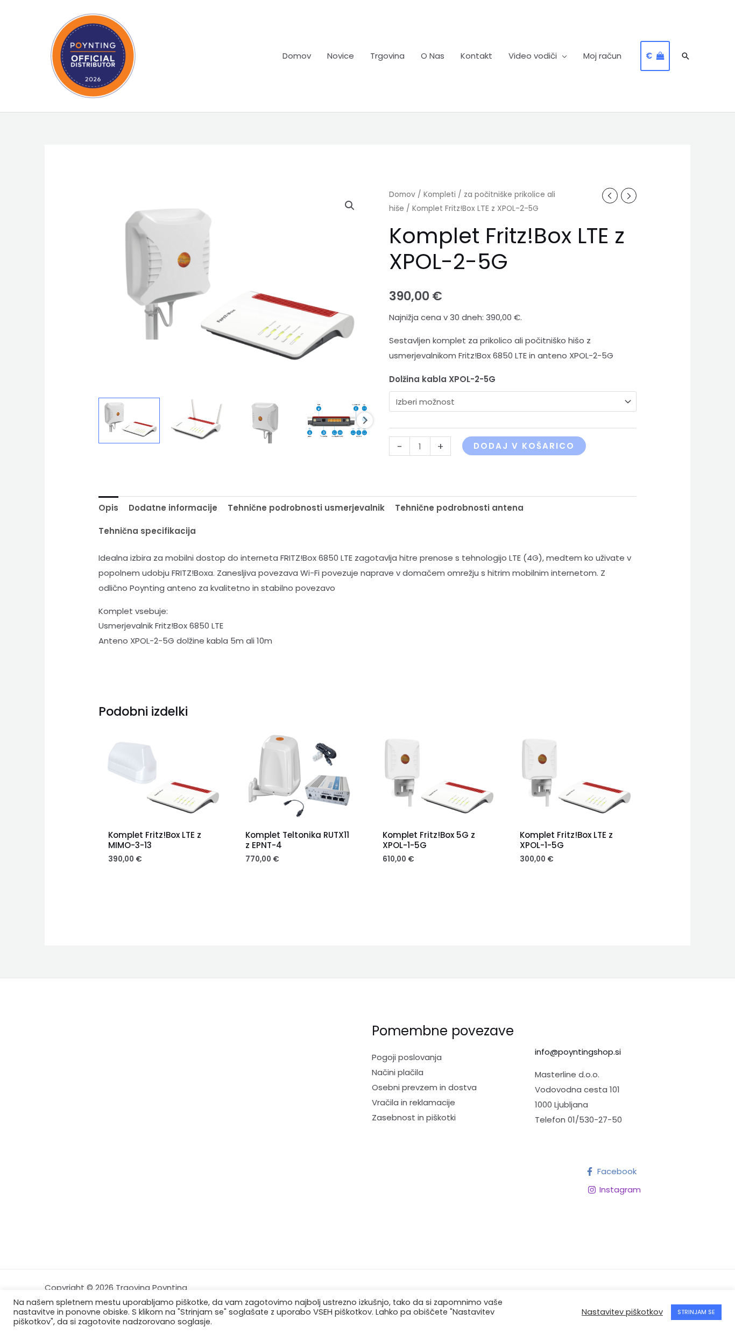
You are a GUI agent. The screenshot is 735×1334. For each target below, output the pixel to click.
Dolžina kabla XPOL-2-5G (442, 379)
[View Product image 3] (268, 420)
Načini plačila (397, 1072)
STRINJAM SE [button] (696, 1312)
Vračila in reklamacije (413, 1102)
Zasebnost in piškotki (414, 1117)
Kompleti (439, 194)
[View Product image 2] (198, 420)
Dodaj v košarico (524, 445)
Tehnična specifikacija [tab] (147, 531)
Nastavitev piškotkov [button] (622, 1312)
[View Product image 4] (336, 420)
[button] (562, 56)
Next (365, 420)
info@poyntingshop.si (578, 1051)
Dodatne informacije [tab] (173, 507)
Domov (402, 194)
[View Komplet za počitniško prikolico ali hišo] (129, 420)
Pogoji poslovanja (407, 1057)
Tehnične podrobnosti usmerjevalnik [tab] (306, 507)
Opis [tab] (108, 507)
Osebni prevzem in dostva (424, 1087)
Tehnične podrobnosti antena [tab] (459, 507)
